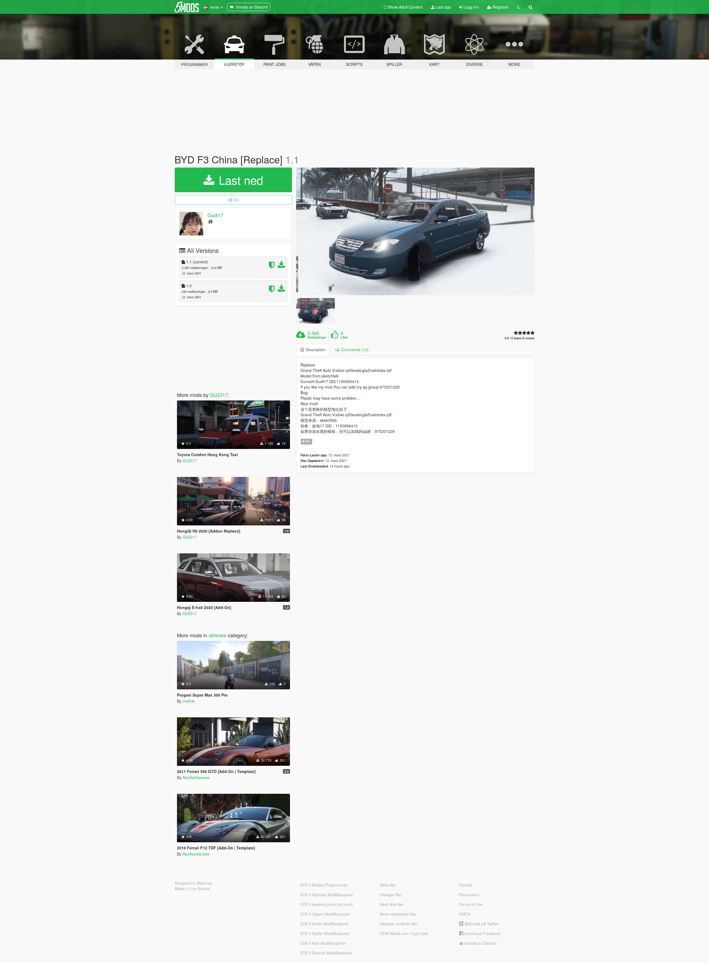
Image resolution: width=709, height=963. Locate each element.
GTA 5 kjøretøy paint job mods (326, 904)
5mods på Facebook (481, 933)
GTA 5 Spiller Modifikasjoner (325, 933)
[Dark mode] (519, 7)
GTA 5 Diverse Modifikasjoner (326, 953)
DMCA (465, 914)
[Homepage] (210, 221)
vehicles (217, 635)
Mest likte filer (392, 904)
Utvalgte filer (391, 894)
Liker (344, 337)
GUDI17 (219, 394)
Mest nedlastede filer (398, 914)
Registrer (500, 7)
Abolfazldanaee (196, 777)
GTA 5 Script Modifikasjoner (324, 923)
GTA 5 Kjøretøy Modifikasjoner (326, 894)
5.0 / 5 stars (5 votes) (520, 338)
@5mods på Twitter (481, 923)
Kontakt (465, 885)
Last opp (443, 7)
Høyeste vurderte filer (398, 923)
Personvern (469, 894)
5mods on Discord (479, 943)
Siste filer (388, 885)
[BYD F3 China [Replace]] (415, 231)
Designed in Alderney (193, 883)
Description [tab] (315, 349)
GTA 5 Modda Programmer (324, 885)
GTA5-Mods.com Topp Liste (404, 933)
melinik (189, 701)
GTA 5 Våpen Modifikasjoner (325, 914)
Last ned (239, 179)
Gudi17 (215, 215)
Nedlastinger (317, 337)
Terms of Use (471, 904)
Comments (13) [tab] (354, 349)
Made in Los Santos (192, 888)
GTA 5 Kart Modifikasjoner (323, 943)
